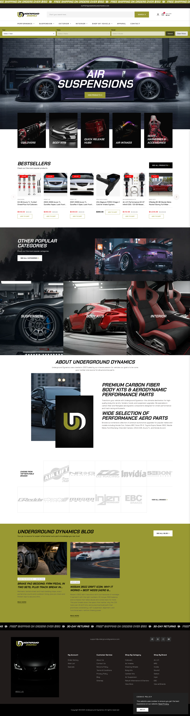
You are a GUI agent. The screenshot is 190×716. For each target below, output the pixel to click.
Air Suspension (131, 677)
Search (170, 34)
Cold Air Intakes (101, 199)
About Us (100, 660)
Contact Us (101, 663)
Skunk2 (157, 670)
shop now (31, 323)
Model (113, 30)
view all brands (159, 500)
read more (21, 602)
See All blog (162, 533)
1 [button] (91, 109)
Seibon (156, 674)
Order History (73, 660)
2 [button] (98, 109)
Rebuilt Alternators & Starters (137, 680)
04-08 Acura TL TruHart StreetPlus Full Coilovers (27, 203)
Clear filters (181, 34)
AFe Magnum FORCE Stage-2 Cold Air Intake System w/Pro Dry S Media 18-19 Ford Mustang (108, 203)
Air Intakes (129, 663)
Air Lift (156, 660)
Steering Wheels (131, 667)
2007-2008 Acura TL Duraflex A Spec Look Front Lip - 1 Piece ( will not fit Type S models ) (81, 203)
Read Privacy (163, 704)
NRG (155, 663)
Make (58, 30)
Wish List (71, 663)
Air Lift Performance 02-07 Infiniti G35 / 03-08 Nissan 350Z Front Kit (133, 203)
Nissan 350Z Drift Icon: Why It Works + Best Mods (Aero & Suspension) (91, 590)
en (32, 579)
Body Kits (152, 199)
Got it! (142, 709)
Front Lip (47, 199)
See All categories (29, 258)
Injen (156, 677)
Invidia (156, 667)
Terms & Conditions (104, 670)
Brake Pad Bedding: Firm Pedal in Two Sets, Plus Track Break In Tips (41, 587)
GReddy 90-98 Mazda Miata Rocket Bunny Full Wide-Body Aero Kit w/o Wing (160, 203)
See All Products (160, 165)
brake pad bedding (24, 579)
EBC (155, 680)
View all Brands (160, 684)
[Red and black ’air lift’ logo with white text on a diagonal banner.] (56, 474)
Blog (98, 677)
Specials (71, 667)
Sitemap (100, 680)
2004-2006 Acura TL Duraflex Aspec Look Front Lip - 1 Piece (54, 203)
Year (3, 30)
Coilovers (20, 199)
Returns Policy (102, 667)
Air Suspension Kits (129, 199)
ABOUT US (20, 691)
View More (129, 684)
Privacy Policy (102, 674)
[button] (98, 14)
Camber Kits (130, 674)
